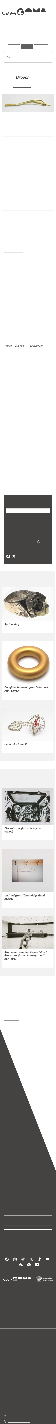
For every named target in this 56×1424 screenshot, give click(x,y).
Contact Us (14, 1409)
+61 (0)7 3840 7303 (19, 1405)
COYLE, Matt (11, 823)
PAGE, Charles (12, 950)
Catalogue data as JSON (20, 529)
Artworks (11, 35)
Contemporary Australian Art (20, 176)
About (32, 1330)
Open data (9, 1326)
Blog (31, 1326)
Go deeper (44, 35)
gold (6, 221)
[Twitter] (14, 544)
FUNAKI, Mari (21, 86)
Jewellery (9, 206)
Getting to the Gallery (19, 1400)
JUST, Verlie (11, 616)
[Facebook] (8, 544)
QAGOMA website (13, 1330)
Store (6, 1334)
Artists (27, 35)
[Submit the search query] (6, 56)
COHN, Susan (11, 682)
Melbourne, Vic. (13, 250)
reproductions (24, 999)
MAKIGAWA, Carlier (15, 736)
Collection (24, 23)
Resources (41, 46)
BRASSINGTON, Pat (15, 890)
